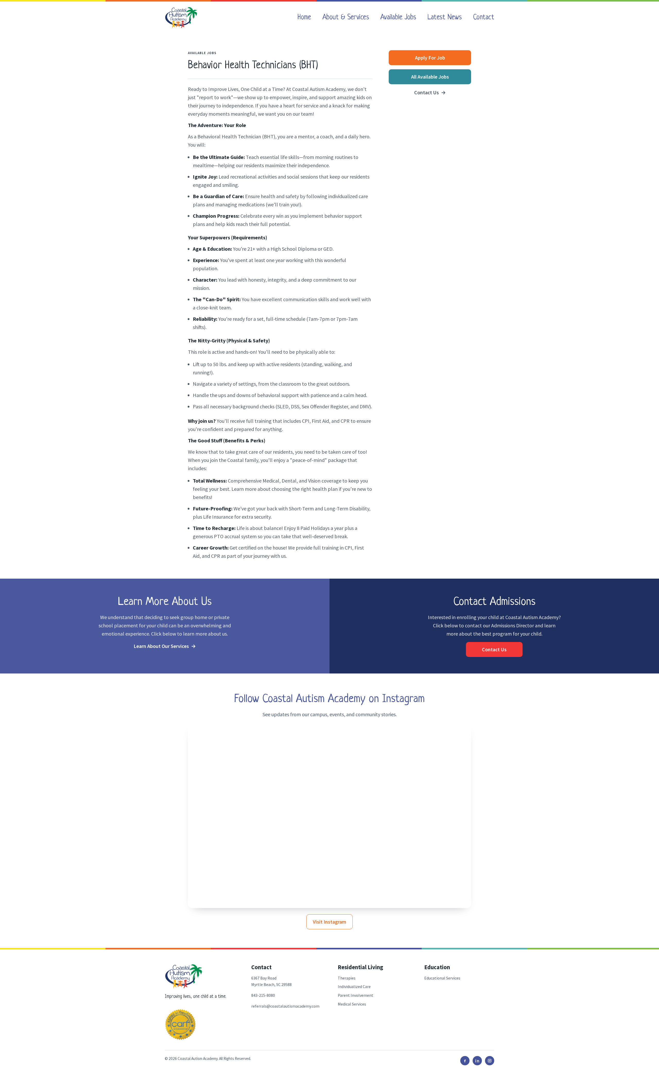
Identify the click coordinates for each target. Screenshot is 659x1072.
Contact (483, 17)
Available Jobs (398, 17)
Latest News (445, 17)
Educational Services (442, 978)
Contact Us (430, 92)
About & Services (346, 17)
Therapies (346, 978)
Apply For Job (430, 57)
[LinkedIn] (477, 1060)
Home (304, 17)
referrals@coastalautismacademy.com (285, 1006)
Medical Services (352, 1004)
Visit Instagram (329, 921)
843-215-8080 (263, 995)
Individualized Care (354, 986)
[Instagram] (489, 1060)
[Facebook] (465, 1060)
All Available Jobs (430, 76)
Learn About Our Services (165, 646)
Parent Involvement (355, 995)
